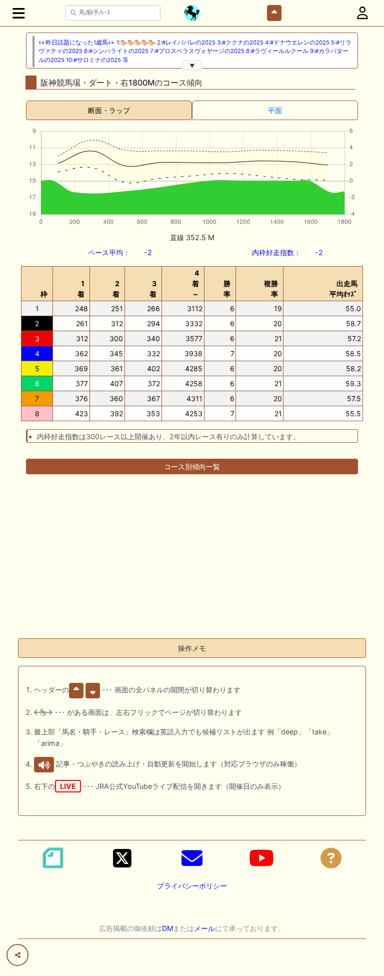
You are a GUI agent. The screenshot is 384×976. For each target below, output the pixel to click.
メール (204, 928)
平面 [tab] (275, 110)
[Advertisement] (192, 560)
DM (167, 928)
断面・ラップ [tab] (109, 110)
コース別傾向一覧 (192, 466)
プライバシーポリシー (192, 885)
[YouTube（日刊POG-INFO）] (262, 858)
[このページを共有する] (17, 955)
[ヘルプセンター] (331, 857)
